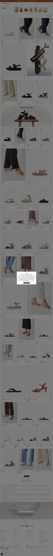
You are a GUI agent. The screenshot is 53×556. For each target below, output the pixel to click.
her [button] (28, 280)
